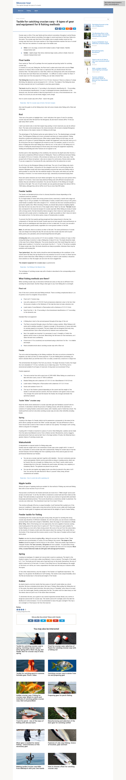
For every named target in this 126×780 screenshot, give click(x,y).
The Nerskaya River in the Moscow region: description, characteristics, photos (101, 35)
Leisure (94, 83)
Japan (36, 10)
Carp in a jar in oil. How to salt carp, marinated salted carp (100, 61)
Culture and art (96, 72)
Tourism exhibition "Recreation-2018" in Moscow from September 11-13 (100, 79)
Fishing (29, 10)
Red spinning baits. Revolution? (98, 51)
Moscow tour (23, 3)
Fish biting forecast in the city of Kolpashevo (100, 25)
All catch (94, 28)
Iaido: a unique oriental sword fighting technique (100, 69)
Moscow (20, 10)
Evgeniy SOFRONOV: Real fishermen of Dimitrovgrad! (100, 42)
